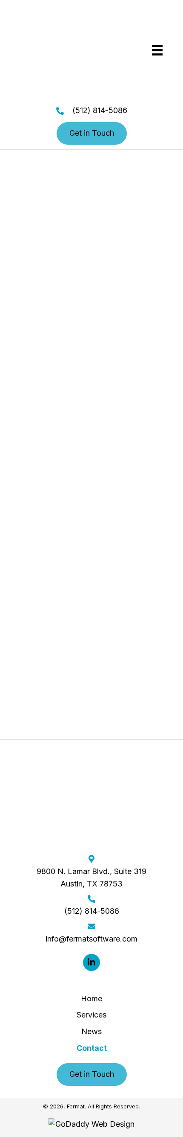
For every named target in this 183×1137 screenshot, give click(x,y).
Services (91, 1014)
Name (53, 478)
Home (91, 998)
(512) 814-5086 (99, 110)
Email (52, 567)
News (91, 1031)
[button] (92, 133)
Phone (53, 523)
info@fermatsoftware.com (91, 391)
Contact (92, 1048)
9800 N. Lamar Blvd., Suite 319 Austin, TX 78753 (91, 877)
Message (44, 611)
